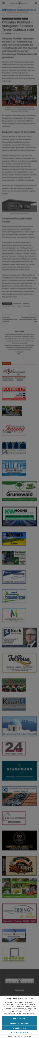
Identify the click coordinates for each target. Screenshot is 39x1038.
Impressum (27, 1036)
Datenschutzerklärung (15, 1036)
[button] (19, 1028)
